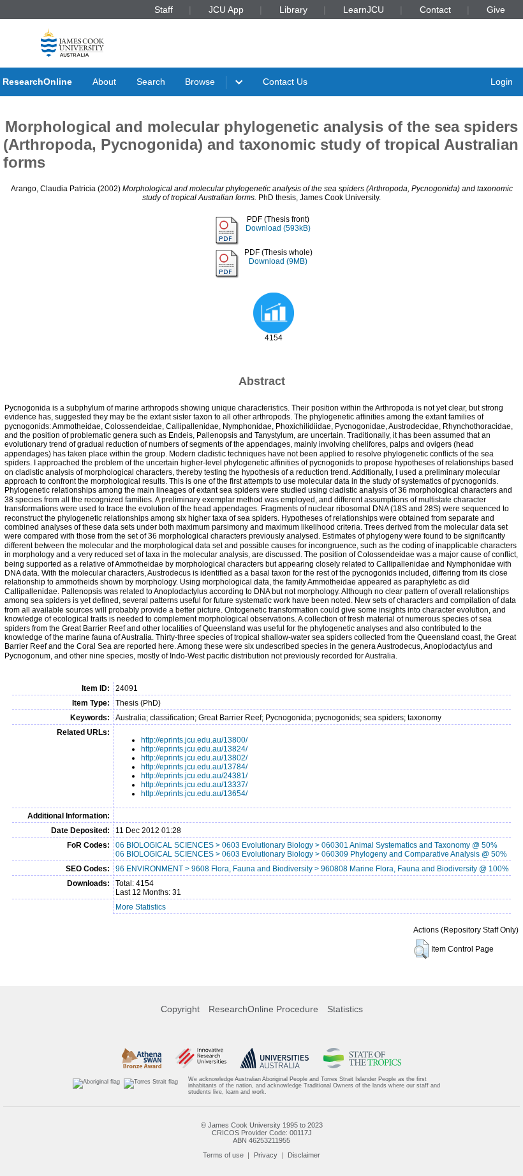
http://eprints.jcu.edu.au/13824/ (194, 748)
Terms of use (223, 1155)
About (104, 81)
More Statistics (140, 907)
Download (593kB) (278, 228)
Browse (200, 81)
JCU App (226, 9)
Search (150, 81)
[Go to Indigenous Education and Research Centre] (96, 1086)
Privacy (265, 1155)
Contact (435, 9)
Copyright (180, 1009)
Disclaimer (304, 1155)
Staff (163, 9)
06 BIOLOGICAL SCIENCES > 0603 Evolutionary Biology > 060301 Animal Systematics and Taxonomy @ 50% (306, 845)
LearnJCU (363, 9)
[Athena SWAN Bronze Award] (141, 1058)
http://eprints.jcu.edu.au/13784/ (194, 766)
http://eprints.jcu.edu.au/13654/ (194, 793)
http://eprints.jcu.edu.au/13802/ (194, 757)
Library (293, 9)
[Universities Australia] (274, 1058)
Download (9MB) (278, 261)
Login (501, 81)
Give (496, 9)
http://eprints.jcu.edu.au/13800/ (194, 740)
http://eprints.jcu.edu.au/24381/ (194, 775)
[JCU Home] (72, 42)
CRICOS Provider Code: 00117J (262, 1132)
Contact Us (285, 81)
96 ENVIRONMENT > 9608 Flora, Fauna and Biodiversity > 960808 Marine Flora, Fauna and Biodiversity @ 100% (312, 868)
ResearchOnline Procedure (263, 1009)
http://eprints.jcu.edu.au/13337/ (194, 784)
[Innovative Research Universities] (200, 1058)
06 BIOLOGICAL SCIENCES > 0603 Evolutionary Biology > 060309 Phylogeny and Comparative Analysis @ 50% (311, 854)
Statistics (345, 1009)
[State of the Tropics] (362, 1058)
